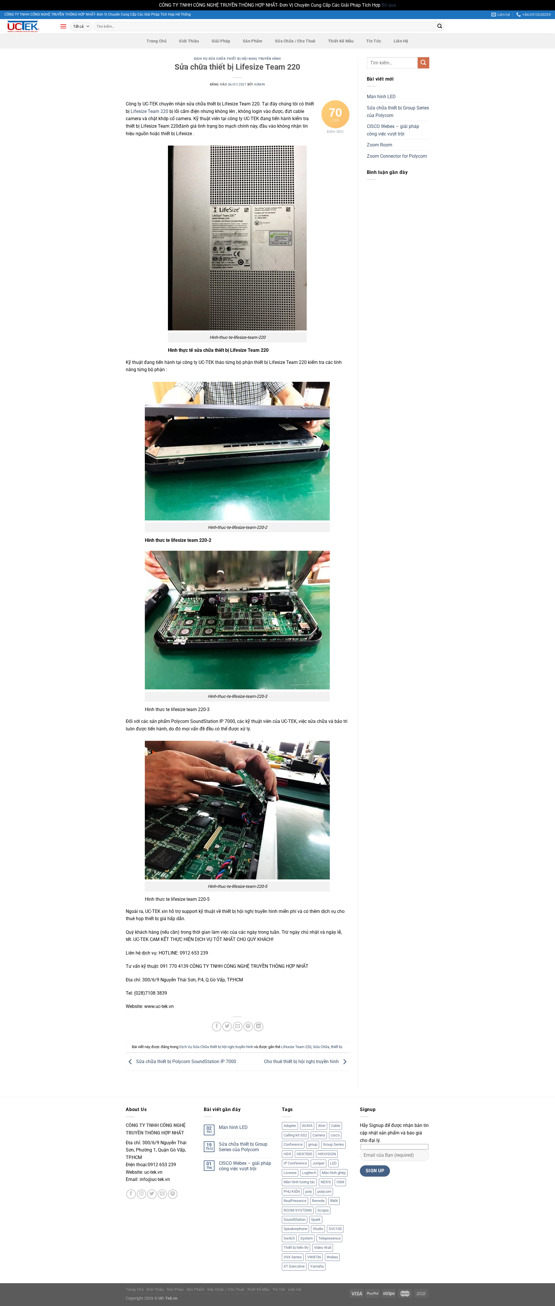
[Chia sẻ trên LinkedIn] (258, 1026)
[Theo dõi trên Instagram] (141, 1194)
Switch (289, 1238)
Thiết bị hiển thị (296, 1247)
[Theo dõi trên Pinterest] (172, 1194)
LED (333, 1163)
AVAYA (307, 1125)
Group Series (333, 1144)
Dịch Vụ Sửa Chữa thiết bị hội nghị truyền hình (237, 59)
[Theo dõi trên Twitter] (152, 1194)
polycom (324, 1191)
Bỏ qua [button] (389, 5)
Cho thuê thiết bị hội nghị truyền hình (302, 1061)
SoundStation (295, 1219)
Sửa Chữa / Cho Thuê (295, 41)
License (290, 1173)
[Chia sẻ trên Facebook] (216, 1026)
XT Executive (294, 1266)
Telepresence (329, 1238)
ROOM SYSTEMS (298, 1210)
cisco (335, 1135)
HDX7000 (304, 1154)
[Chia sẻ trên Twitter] (227, 1026)
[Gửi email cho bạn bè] (238, 1026)
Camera (318, 1135)
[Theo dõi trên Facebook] (131, 1194)
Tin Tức (373, 41)
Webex (332, 1257)
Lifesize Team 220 (149, 111)
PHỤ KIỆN (292, 1191)
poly (308, 1191)
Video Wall (322, 1247)
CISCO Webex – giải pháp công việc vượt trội (393, 130)
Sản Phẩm (252, 41)
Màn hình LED (381, 96)
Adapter (290, 1125)
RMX (334, 1201)
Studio (318, 1229)
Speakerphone (295, 1229)
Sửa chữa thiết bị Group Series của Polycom (398, 111)
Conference (293, 1144)
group (312, 1144)
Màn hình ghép (334, 1173)
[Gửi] (440, 26)
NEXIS (326, 1182)
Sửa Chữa (321, 1047)
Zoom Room (379, 145)
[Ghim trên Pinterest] (248, 1026)
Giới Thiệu (189, 41)
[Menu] (63, 26)
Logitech (309, 1173)
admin (259, 84)
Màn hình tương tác (299, 1182)
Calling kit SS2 (295, 1135)
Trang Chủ (156, 41)
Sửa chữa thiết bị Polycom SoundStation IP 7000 (185, 1061)
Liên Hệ (401, 41)
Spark (316, 1219)
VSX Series (293, 1257)
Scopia (323, 1210)
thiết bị (336, 1047)
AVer (321, 1125)
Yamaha (317, 1266)
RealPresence (295, 1201)
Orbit (340, 1182)
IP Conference (295, 1163)
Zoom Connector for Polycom (397, 156)
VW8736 (314, 1257)
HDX (287, 1154)
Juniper (318, 1163)
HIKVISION (327, 1154)
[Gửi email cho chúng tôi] (162, 1194)
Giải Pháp (221, 41)
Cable (335, 1125)
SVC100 (335, 1229)
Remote (318, 1201)
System (306, 1238)
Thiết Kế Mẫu (341, 41)
